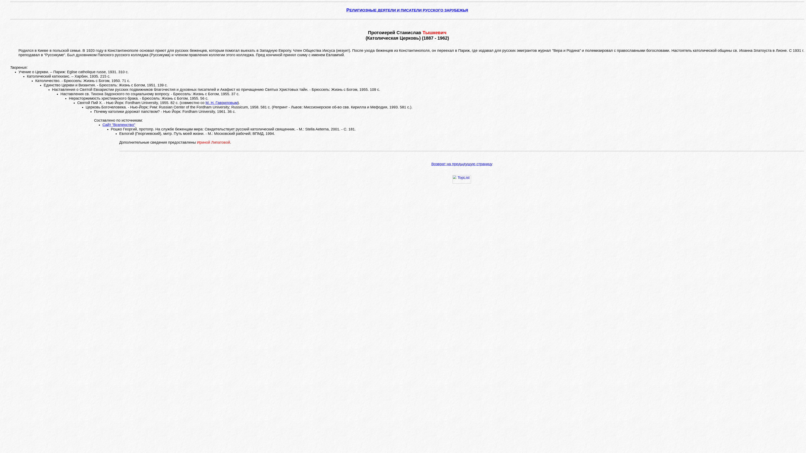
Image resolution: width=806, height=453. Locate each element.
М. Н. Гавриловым (221, 103)
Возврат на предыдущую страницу (461, 164)
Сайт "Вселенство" (118, 125)
